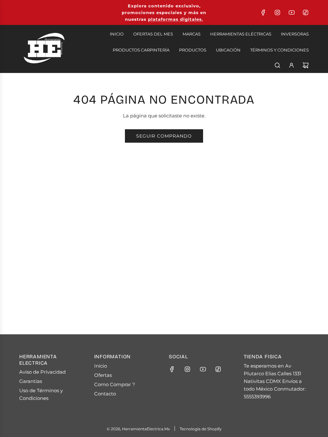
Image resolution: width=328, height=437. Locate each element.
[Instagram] (277, 12)
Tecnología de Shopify (201, 428)
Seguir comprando (164, 136)
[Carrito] (306, 65)
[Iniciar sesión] (291, 65)
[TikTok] (306, 12)
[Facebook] (263, 12)
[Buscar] (277, 65)
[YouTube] (291, 12)
